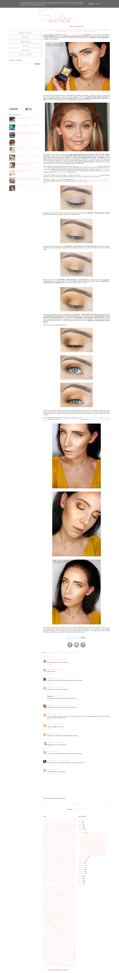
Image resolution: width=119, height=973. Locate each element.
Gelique (71, 858)
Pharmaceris (63, 921)
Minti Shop (45, 904)
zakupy (50, 964)
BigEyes (74, 831)
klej (43, 877)
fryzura (71, 856)
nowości (48, 910)
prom (67, 927)
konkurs (45, 878)
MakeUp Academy (69, 893)
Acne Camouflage (62, 821)
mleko (50, 906)
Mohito (65, 906)
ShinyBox (45, 941)
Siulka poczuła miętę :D (21, 185)
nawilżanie (48, 909)
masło (44, 900)
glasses (60, 859)
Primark (61, 927)
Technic (69, 952)
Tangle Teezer (51, 952)
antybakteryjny (49, 824)
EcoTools (74, 849)
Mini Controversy (56, 903)
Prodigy (64, 927)
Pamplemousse (63, 918)
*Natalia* (49, 742)
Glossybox (67, 859)
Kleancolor (73, 875)
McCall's (70, 900)
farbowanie (54, 855)
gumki (75, 862)
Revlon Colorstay (46, 934)
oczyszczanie (60, 912)
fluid (55, 856)
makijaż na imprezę (66, 895)
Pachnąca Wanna (57, 916)
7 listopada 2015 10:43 (57, 660)
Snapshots (56, 943)
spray (57, 944)
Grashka (49, 862)
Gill (52, 859)
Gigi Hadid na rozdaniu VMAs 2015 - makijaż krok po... (94, 848)
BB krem (47, 830)
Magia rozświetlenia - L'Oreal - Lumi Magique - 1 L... (93, 844)
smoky (44, 943)
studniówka (51, 946)
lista (73, 890)
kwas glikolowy (60, 886)
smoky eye (48, 943)
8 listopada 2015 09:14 (57, 733)
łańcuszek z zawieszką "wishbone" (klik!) (92, 417)
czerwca (83, 865)
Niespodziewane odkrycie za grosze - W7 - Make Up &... (94, 850)
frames (58, 856)
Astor (63, 825)
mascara (53, 898)
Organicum (64, 915)
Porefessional (67, 925)
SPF (70, 943)
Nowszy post (48, 804)
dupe (63, 849)
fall (68, 853)
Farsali (63, 855)
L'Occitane (69, 886)
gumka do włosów (69, 862)
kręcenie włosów (61, 884)
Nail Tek (71, 907)
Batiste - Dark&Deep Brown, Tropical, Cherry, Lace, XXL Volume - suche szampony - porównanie (28, 179)
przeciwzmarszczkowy (62, 928)
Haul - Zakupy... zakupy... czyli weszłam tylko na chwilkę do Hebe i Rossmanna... (27, 163)
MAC (44, 893)
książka (44, 886)
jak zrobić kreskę (67, 870)
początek (65, 924)
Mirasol (53, 904)
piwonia (74, 922)
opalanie (45, 915)
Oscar (72, 915)
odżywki (49, 913)
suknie (44, 947)
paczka (47, 918)
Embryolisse (55, 850)
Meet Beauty (54, 901)
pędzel (48, 921)
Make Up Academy (55, 893)
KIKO (47, 652)
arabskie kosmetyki (65, 824)
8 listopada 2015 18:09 (62, 760)
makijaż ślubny (73, 895)
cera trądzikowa (72, 838)
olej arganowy (60, 913)
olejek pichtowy (70, 913)
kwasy (64, 886)
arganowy (74, 824)
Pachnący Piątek (66, 916)
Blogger (69, 969)
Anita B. (49, 714)
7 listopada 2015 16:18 (58, 687)
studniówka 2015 (57, 946)
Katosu (53, 874)
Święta (44, 952)
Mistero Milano (69, 904)
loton (53, 892)
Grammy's (74, 861)
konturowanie (50, 878)
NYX (65, 910)
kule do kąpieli (48, 886)
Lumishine (69, 892)
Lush (72, 892)
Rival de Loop (68, 934)
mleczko (47, 906)
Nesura (57, 909)
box (75, 834)
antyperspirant (58, 824)
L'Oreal (48, 887)
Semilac (74, 938)
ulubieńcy (48, 956)
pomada (50, 925)
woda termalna (59, 961)
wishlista (74, 959)
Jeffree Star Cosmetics (52, 871)
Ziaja (44, 965)
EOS (75, 850)
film (71, 855)
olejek (65, 913)
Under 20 (53, 956)
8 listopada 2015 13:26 (57, 742)
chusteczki (62, 840)
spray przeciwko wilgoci (63, 944)
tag (46, 952)
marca (83, 869)
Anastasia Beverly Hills (62, 822)
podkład (74, 924)
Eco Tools (70, 849)
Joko (53, 873)
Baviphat (74, 828)
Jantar (72, 870)
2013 (48, 819)
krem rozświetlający (66, 883)
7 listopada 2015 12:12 (58, 678)
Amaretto (53, 822)
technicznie (74, 952)
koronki (74, 878)
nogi (67, 909)
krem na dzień (47, 883)
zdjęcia (64, 964)
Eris (47, 852)
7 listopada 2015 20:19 (59, 696)
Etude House (65, 852)
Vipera (62, 958)
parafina (72, 918)
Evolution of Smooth (51, 853)
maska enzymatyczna (68, 898)
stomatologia (70, 944)
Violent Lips (58, 958)
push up (72, 930)
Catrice (73, 837)
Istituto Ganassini (51, 870)
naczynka (68, 907)
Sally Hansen (68, 937)
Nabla (59, 907)
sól (63, 943)
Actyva (67, 821)
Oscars (74, 915)
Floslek (53, 856)
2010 (81, 884)
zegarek (74, 964)
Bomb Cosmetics (66, 834)
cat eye (69, 837)
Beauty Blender (67, 830)
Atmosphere (66, 825)
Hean (48, 865)
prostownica (54, 928)
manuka (69, 897)
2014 (50, 819)
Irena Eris (72, 868)
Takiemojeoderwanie (52, 705)
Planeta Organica (46, 924)
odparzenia (74, 912)
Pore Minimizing (61, 925)
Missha (61, 904)
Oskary (47, 916)
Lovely (61, 892)
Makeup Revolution (51, 895)
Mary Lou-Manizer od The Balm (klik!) (90, 175)
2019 (81, 822)
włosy (53, 961)
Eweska (57, 853)
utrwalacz (45, 958)
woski (67, 961)
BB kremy (52, 830)
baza (44, 830)
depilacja (65, 846)
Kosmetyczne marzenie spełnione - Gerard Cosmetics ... (94, 852)
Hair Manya (60, 864)
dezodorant (55, 847)
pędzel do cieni (53, 921)
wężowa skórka (54, 959)
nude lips (59, 910)
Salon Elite (74, 937)
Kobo (46, 877)
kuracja (53, 886)
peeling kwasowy (64, 919)
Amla (56, 822)
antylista (53, 824)
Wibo (58, 959)
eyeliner (61, 853)
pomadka (54, 925)
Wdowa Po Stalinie (52, 760)
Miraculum (49, 904)
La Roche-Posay (55, 887)
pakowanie (54, 918)
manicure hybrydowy (62, 897)
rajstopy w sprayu (49, 931)
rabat (75, 930)
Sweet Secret (69, 947)
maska (61, 898)
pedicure (55, 919)
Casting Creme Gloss (64, 837)
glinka (63, 859)
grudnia (83, 830)
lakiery (48, 889)
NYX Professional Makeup (71, 910)
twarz (74, 955)
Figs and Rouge (67, 855)
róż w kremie (54, 937)
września (83, 859)
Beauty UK (51, 831)
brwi (71, 836)
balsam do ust (46, 828)
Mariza (44, 898)
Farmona (59, 855)
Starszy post (105, 804)
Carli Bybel (58, 837)
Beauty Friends (46, 831)
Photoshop (74, 921)
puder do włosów (53, 930)
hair (56, 864)
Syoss (49, 949)
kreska (47, 884)
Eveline (69, 852)
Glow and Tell (72, 859)
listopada (83, 832)
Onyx (75, 913)
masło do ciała (49, 900)
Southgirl (49, 660)
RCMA (55, 931)
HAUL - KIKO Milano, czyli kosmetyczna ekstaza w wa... (94, 854)
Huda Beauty (52, 867)
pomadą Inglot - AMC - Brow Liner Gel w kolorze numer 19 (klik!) (91, 179)
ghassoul (50, 859)
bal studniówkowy (57, 827)
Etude (61, 852)
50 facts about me (61, 819)
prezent (54, 927)
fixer (50, 856)
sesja (68, 940)
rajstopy (44, 931)
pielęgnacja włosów (58, 922)
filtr (73, 855)
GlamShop (56, 859)
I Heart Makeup (66, 867)
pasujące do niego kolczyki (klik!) (71, 419)
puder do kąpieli (46, 930)
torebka (52, 955)
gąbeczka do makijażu (55, 858)
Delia (53, 846)
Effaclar (44, 850)
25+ (57, 819)
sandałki (54, 938)
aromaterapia (46, 825)
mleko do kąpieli (55, 906)
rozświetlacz (65, 936)
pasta (44, 919)
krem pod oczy (59, 883)
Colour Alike (56, 843)
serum (65, 940)
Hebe (51, 865)
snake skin (52, 943)
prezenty (58, 927)
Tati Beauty (59, 952)
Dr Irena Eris (55, 849)
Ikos (75, 867)
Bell (57, 831)
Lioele (63, 890)
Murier (47, 907)
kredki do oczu (59, 881)
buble (48, 837)
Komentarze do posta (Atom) (79, 809)
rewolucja (57, 934)
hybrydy (61, 867)
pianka (44, 922)
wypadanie (45, 962)
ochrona (51, 912)
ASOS (60, 825)
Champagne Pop (46, 840)
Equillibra (44, 852)
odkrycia (69, 912)
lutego (83, 871)
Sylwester (74, 947)
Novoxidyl (45, 910)
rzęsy (64, 937)
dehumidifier (45, 846)
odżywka (45, 913)
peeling (59, 919)
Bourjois (72, 834)
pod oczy (70, 924)
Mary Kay (48, 898)
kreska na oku (51, 884)
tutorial (80, 652)
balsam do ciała (73, 827)
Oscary (44, 916)
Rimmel (63, 934)
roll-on (72, 934)
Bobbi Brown (50, 834)
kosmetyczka (45, 880)
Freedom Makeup (63, 856)
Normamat (71, 909)
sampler (50, 938)
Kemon (60, 874)
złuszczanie (56, 965)
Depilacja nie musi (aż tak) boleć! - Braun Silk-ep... (93, 842)
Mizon (73, 904)
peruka (74, 919)
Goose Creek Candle (63, 861)
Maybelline (66, 900)
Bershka (66, 831)
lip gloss (66, 890)
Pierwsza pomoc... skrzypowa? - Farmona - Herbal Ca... (94, 836)
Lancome (71, 889)
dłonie (72, 847)
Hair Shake (65, 864)
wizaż (44, 961)
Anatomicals (69, 822)
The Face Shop (59, 953)
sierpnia (83, 861)
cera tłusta (65, 838)
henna (54, 865)
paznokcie (49, 919)
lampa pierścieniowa (65, 889)
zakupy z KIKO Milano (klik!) (74, 34)
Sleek (62, 942)
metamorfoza (69, 901)
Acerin (57, 821)
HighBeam (71, 865)
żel (64, 966)
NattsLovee (50, 687)
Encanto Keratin (71, 850)
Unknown (49, 724)
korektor (70, 878)
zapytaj (58, 964)
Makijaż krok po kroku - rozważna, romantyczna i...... (93, 840)
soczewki (61, 943)
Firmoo (46, 856)
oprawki (55, 915)
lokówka (50, 892)
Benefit (63, 831)
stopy (74, 944)
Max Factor (61, 900)
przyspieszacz (70, 928)
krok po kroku (59, 652)
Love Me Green (57, 892)
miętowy (46, 903)
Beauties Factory (58, 830)
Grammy (70, 861)
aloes (50, 822)
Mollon (68, 906)
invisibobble (68, 868)
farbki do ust (49, 855)
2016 (55, 819)
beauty (62, 830)
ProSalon (70, 927)
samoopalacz (46, 938)
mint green (74, 903)
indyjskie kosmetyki (47, 868)
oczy (77, 652)
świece (74, 950)
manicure (56, 897)
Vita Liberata (71, 958)
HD (46, 865)
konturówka (56, 878)
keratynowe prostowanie (71, 874)
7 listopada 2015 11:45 (61, 669)
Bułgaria (51, 837)
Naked (75, 907)
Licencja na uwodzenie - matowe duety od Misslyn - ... (94, 838)
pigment (71, 922)
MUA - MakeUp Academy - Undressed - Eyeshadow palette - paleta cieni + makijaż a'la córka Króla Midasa (28, 134)
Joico (51, 872)
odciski (65, 912)
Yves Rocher (73, 962)
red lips (74, 931)
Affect (70, 821)
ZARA (61, 964)
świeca (70, 950)
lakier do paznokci (66, 887)
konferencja (74, 877)
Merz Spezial (64, 901)
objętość (47, 912)
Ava (70, 825)
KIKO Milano (52, 652)
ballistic (64, 827)
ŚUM (67, 950)
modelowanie (61, 906)
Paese (50, 918)
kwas (56, 886)
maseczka (57, 898)
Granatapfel (45, 862)
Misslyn (64, 904)
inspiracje (56, 868)
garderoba (45, 858)
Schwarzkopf (58, 938)
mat (54, 900)
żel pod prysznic (69, 965)
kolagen (60, 877)
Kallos (44, 874)
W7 (75, 958)
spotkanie (74, 943)
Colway (65, 843)
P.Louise (51, 916)
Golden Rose (46, 861)
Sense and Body (46, 940)
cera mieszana (58, 838)
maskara (74, 898)
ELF (47, 850)
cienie (68, 840)
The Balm (52, 953)
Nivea (60, 909)
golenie (51, 861)
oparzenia (49, 915)
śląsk (60, 950)
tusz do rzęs (66, 955)
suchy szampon (64, 946)
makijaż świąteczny (46, 897)
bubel (46, 837)
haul (71, 864)
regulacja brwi (59, 933)
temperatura (45, 953)
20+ (44, 819)
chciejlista (57, 840)
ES (49, 852)
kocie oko (49, 877)
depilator (69, 846)
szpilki (49, 950)
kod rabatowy (54, 877)
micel (44, 903)
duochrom (60, 849)
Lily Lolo (59, 890)
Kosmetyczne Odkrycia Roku (55, 880)
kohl (58, 877)
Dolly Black (49, 849)
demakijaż (60, 846)
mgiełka (74, 901)
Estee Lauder (57, 852)
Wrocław (71, 961)
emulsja (62, 850)
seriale (61, 940)
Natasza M (49, 678)
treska (59, 955)
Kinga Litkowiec (51, 669)
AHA (72, 821)
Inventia (64, 868)
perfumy (71, 919)
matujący (57, 900)
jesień (75, 871)
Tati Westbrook (65, 952)
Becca (54, 831)
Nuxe (62, 910)
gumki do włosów (46, 864)
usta (75, 957)
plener (55, 924)
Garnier (48, 858)
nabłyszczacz (63, 907)
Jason (75, 870)
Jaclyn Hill (61, 870)
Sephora (58, 940)
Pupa (64, 930)
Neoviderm (54, 909)
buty (54, 837)
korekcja (66, 878)
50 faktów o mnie (68, 819)
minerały (51, 903)
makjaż (52, 897)
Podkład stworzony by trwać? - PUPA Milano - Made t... (94, 834)
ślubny (65, 950)
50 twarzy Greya (49, 821)
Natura (44, 909)
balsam (68, 827)
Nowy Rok (52, 910)
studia (47, 946)
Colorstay (51, 843)
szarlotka (64, 949)
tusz (61, 955)
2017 (81, 824)
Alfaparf (47, 822)
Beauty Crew (73, 830)
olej (56, 913)
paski (75, 918)
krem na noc (53, 883)
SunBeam (52, 947)
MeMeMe (59, 901)
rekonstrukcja (65, 933)
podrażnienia (45, 925)
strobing (44, 946)
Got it (98, 3)
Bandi (52, 828)
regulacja (54, 933)
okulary (53, 913)
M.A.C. (74, 892)
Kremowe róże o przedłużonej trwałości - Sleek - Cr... (93, 846)
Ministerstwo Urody (67, 903)
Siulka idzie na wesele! (21, 140)
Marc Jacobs (73, 897)
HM (49, 867)
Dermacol (74, 846)
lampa (60, 889)
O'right (44, 912)
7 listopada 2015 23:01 (57, 714)
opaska (52, 915)
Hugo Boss (57, 867)
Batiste (70, 828)
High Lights (66, 865)
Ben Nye (59, 831)
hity (47, 867)
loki (48, 892)
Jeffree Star (45, 871)
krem (64, 881)
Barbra (55, 828)
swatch (56, 947)
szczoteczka (69, 949)
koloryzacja (65, 877)
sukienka (70, 946)
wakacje (45, 959)
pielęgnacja (50, 922)
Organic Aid (60, 915)
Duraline (66, 849)
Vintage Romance (51, 958)
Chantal (54, 840)
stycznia (83, 873)
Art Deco (51, 825)
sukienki (74, 946)
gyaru (55, 864)
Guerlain (61, 862)
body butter (60, 834)
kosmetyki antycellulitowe (67, 880)
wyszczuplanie (52, 962)
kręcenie (56, 884)
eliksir (49, 850)
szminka (45, 950)
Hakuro (68, 864)
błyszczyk (45, 834)
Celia (50, 838)
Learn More (91, 3)
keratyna (64, 874)
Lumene (65, 892)
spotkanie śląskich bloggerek (49, 944)
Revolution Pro (52, 934)
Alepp (44, 822)
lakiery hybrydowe (55, 889)
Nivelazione (64, 909)
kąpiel (56, 874)
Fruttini (69, 856)
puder (74, 928)
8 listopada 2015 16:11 (54, 751)
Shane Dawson (73, 940)
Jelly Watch (71, 871)
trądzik (55, 955)
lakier (60, 887)
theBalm (64, 953)
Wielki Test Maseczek (64, 959)
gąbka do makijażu (65, 858)
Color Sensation (46, 843)
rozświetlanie (71, 935)
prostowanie (48, 928)
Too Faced (48, 955)
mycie (53, 907)
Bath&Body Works (65, 828)
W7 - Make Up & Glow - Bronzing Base (87, 166)
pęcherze (45, 921)
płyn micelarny (60, 924)
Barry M (59, 828)
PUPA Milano (67, 930)
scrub (71, 938)
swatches (64, 947)
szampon (53, 949)
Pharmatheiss (68, 921)
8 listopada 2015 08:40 (57, 724)
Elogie (52, 850)
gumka (65, 862)
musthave (50, 907)
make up (65, 652)
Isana (46, 870)
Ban (50, 828)
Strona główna (76, 804)
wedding (48, 959)
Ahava (75, 821)
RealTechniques (68, 931)
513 (53, 821)
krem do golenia (69, 881)
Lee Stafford (54, 890)
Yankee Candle (61, 962)
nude (55, 910)
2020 (81, 820)
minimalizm (62, 903)
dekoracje (50, 846)
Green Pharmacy (55, 862)
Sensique (53, 940)
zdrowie (71, 964)
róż (75, 936)
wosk (64, 961)
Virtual (66, 958)
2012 (46, 819)
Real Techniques (60, 931)
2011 (81, 882)
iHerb (73, 867)
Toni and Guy (73, 953)
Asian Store (56, 825)
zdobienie (67, 964)
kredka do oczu (53, 881)
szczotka (74, 949)
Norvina (74, 909)
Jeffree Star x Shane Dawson (63, 871)
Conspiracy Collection (72, 843)
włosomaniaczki (48, 961)
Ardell (70, 824)
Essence (52, 852)
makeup (69, 652)
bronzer (66, 836)
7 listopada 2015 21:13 (63, 705)
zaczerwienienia (46, 964)
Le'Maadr (49, 890)
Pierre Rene (66, 922)
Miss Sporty (57, 904)
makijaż (74, 652)
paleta (58, 918)
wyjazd (74, 961)
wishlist (70, 959)
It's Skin (56, 870)
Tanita (55, 952)
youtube (67, 962)
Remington (70, 933)
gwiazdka (51, 864)
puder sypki (59, 930)
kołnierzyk (69, 877)
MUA (44, 907)
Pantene (68, 918)
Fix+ (49, 856)
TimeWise (68, 953)
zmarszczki (61, 965)
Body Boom (55, 834)
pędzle (58, 921)
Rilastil (60, 934)
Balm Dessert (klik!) (62, 172)
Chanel (51, 840)
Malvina (49, 733)
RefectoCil (45, 933)
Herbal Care (58, 865)
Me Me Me (49, 901)
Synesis (45, 949)
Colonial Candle (62, 841)
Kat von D (48, 874)
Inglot (53, 868)
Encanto (66, 850)
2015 (52, 819)
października (84, 857)
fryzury (75, 856)
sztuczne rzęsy (55, 950)
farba (70, 853)
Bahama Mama (51, 827)
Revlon (74, 933)
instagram (60, 868)
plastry (52, 924)
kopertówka (61, 878)
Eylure (64, 853)
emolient (59, 850)
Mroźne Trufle (73, 906)
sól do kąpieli (66, 943)
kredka (48, 881)
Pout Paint (50, 927)
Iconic (70, 867)
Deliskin (56, 846)
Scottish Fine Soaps (65, 938)
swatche (60, 947)
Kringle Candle (67, 884)
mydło (56, 907)
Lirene (70, 890)
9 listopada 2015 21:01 (57, 769)
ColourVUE (62, 843)
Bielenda (70, 831)
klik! (45, 167)
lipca (82, 863)
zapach (55, 964)
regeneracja (49, 933)
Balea (62, 827)
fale (66, 853)
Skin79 (51, 941)
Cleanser (53, 841)
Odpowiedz (49, 664)
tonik (44, 955)
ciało (65, 840)
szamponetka (58, 949)
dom (52, 849)
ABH (55, 821)
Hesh (62, 865)
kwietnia (83, 867)
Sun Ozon (48, 947)
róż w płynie (60, 937)
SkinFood (55, 942)
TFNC (49, 953)
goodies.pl (55, 861)
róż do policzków (47, 937)
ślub (62, 950)
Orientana (69, 915)
